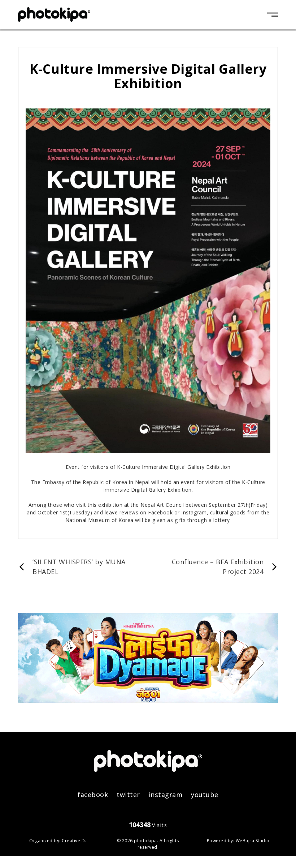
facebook (93, 794)
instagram (166, 794)
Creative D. (74, 841)
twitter (128, 794)
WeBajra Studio (253, 841)
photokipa (145, 841)
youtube (204, 794)
